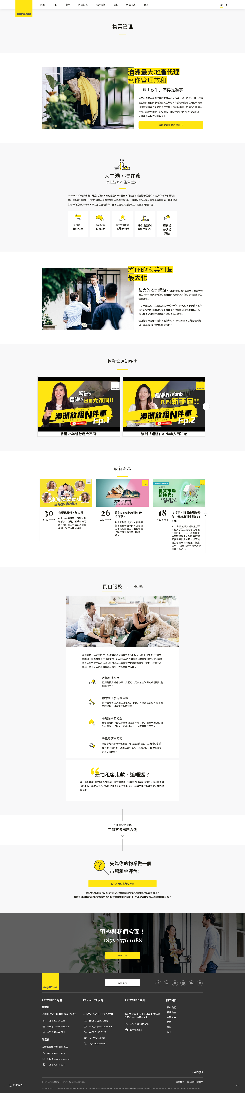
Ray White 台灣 (97, 1037)
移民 (55, 4)
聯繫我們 (122, 955)
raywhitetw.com (97, 1043)
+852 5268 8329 (56, 1032)
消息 (169, 1032)
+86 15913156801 (140, 1024)
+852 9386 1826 (56, 1064)
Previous (37, 406)
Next (206, 406)
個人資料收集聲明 (195, 1082)
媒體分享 (171, 1017)
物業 (42, 4)
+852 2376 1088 (122, 940)
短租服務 (138, 586)
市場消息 (131, 4)
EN (228, 4)
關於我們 (100, 4)
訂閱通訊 (122, 982)
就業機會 (171, 1012)
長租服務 (112, 586)
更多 (146, 4)
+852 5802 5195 (56, 1053)
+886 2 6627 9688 (98, 1020)
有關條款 (180, 1082)
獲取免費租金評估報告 (171, 125)
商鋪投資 (83, 4)
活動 (115, 4)
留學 (68, 4)
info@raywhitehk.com (58, 1026)
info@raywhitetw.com (100, 1026)
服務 (169, 1022)
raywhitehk (136, 1029)
